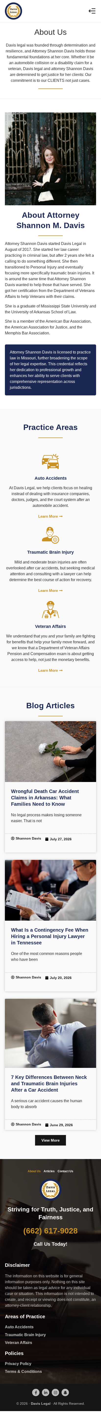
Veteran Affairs (18, 1343)
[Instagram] (55, 1392)
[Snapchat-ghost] (65, 1392)
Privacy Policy (18, 1364)
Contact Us (65, 1171)
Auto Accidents (19, 1327)
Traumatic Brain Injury (25, 1335)
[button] (92, 11)
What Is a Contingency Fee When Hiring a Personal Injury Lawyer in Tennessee (49, 936)
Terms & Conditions (23, 1371)
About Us (34, 1171)
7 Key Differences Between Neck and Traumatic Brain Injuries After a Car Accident (49, 1083)
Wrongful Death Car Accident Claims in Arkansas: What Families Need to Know (45, 798)
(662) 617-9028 (50, 1230)
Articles (49, 1171)
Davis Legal (40, 1403)
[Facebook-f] (35, 1392)
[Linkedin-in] (45, 1392)
